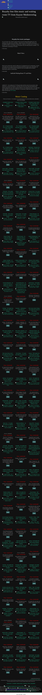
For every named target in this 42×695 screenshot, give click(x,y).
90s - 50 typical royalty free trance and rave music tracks (8, 149)
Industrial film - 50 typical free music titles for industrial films (7, 402)
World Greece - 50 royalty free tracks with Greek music (34, 634)
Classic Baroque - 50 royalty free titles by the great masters (34, 215)
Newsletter (33, 683)
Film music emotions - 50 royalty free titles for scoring (7, 332)
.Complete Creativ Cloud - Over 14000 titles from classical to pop (34, 104)
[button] (41, 0)
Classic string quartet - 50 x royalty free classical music (21, 262)
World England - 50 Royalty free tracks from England (21, 634)
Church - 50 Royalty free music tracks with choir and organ (21, 193)
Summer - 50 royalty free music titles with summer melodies (7, 566)
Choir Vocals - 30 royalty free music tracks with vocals (34, 170)
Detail (8, 122)
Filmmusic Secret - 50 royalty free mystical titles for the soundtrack (34, 332)
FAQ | (29, 683)
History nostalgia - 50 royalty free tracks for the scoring (21, 380)
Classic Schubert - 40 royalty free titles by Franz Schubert (8, 262)
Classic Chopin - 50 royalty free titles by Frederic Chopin (8, 238)
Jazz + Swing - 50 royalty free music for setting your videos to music (21, 402)
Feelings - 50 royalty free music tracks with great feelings (7, 310)
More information (19, 694)
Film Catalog (13, 90)
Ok (1, 692)
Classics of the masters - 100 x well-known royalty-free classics (34, 262)
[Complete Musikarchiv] (3, 1)
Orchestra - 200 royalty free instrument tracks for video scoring (7, 447)
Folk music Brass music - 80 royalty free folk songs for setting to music (7, 355)
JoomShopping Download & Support (35, 679)
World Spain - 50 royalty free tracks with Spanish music (34, 657)
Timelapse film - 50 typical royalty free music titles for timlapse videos (21, 566)
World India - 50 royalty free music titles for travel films (7, 657)
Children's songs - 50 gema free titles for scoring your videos (21, 170)
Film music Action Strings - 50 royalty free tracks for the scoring (34, 310)
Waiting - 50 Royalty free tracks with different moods (21, 589)
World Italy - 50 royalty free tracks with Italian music (21, 657)
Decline (4, 692)
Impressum (9, 683)
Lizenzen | (25, 683)
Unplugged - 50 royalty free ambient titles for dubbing (34, 566)
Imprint (24, 694)
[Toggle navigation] (35, 0)
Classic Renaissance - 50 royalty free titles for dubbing (34, 238)
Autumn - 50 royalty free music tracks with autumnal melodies (21, 149)
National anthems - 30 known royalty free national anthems (21, 425)
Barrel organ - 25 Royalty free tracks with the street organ (7, 170)
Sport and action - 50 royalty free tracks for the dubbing (21, 542)
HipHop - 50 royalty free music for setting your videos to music (8, 380)
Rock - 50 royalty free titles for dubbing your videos (21, 494)
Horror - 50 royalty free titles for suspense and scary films (34, 380)
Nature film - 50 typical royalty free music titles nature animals (34, 425)
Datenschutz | (20, 683)
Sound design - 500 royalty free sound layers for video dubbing (34, 494)
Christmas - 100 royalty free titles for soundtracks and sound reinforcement (7, 193)
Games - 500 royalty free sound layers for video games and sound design (34, 355)
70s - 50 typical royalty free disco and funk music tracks (21, 128)
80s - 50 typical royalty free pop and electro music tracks (34, 128)
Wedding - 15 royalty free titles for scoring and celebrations (7, 610)
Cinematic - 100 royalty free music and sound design (8, 215)
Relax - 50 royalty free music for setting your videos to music (34, 471)
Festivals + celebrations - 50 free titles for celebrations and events (21, 310)
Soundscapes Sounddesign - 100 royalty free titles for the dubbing (8, 542)
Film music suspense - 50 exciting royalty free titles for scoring (21, 332)
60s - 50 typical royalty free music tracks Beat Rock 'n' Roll (8, 128)
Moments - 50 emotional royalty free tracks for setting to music (34, 402)
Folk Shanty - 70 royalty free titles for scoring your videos (21, 355)
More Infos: (5, 71)
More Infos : (5, 48)
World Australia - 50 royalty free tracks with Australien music (34, 610)
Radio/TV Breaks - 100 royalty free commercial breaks (8, 471)
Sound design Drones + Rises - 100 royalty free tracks (21, 519)
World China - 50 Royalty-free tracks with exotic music (8, 634)
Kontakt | (15, 683)
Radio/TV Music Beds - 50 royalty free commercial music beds (21, 471)
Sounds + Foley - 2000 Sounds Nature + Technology (34, 519)
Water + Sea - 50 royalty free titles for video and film (34, 589)
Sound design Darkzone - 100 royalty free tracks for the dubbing (7, 519)
